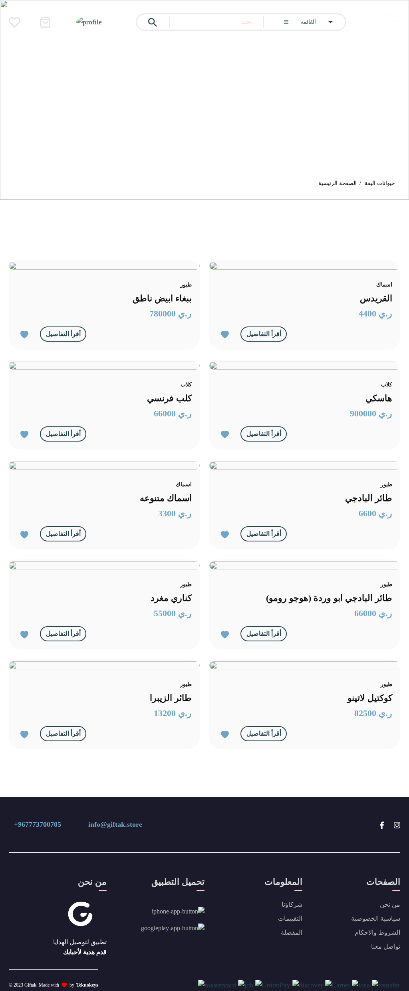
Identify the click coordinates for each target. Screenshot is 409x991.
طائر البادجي (368, 498)
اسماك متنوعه (166, 498)
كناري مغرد (171, 598)
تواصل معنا (385, 946)
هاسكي (378, 398)
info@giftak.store (115, 824)
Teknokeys (87, 985)
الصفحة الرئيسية (337, 183)
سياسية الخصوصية (375, 918)
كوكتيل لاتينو (369, 698)
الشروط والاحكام (377, 932)
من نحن (390, 904)
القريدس (376, 298)
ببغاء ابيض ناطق (162, 298)
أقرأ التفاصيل (63, 333)
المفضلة (291, 932)
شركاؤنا (292, 904)
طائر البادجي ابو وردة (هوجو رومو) (329, 598)
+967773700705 (37, 824)
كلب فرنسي (169, 398)
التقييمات (290, 918)
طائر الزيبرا (171, 698)
